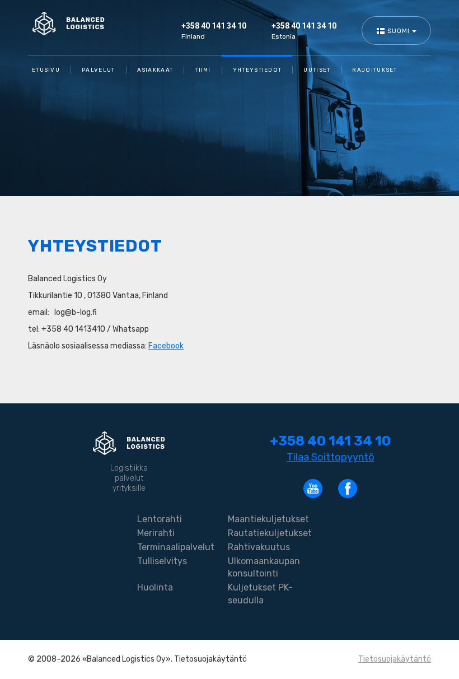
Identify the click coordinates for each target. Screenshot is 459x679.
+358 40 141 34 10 (213, 25)
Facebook (166, 346)
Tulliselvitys (162, 561)
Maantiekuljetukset (268, 519)
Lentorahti (159, 519)
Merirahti (156, 533)
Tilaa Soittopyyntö (330, 457)
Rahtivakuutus (259, 547)
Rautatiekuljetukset (270, 533)
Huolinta (155, 587)
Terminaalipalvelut (175, 547)
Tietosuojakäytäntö (394, 659)
